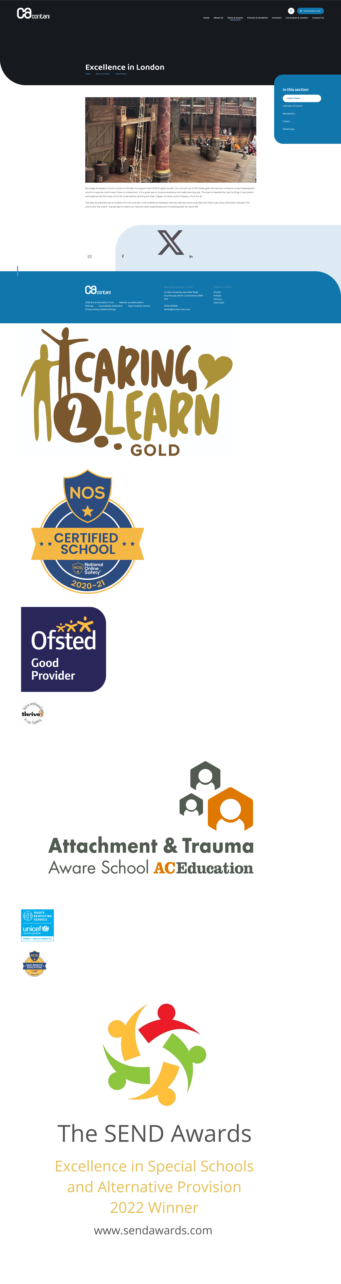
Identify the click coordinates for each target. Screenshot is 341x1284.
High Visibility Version (139, 306)
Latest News (121, 73)
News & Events (103, 73)
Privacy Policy (92, 309)
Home (88, 73)
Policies (217, 296)
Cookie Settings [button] (108, 309)
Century (218, 299)
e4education (137, 302)
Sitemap (89, 306)
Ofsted (217, 292)
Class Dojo (219, 303)
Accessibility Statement (111, 306)
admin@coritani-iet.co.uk (177, 309)
